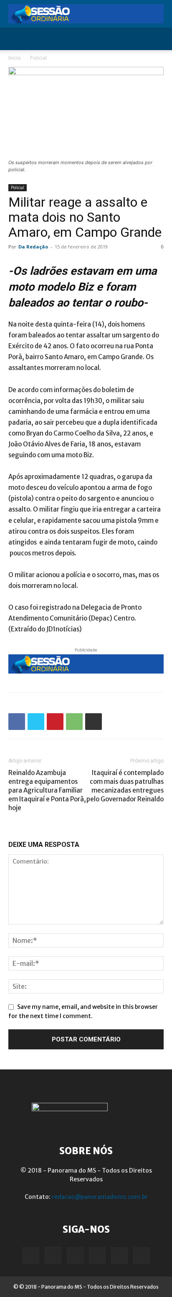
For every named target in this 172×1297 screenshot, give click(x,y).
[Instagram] (53, 1255)
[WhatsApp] (74, 721)
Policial (38, 57)
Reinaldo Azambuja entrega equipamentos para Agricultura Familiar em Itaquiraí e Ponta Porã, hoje (47, 790)
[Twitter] (36, 721)
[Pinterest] (55, 721)
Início (14, 57)
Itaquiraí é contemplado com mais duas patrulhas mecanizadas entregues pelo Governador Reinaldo (125, 786)
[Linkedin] (75, 1255)
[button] (14, 39)
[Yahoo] (141, 1255)
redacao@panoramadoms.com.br (100, 1197)
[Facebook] (16, 721)
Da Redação (33, 246)
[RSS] (97, 1255)
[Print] (93, 721)
